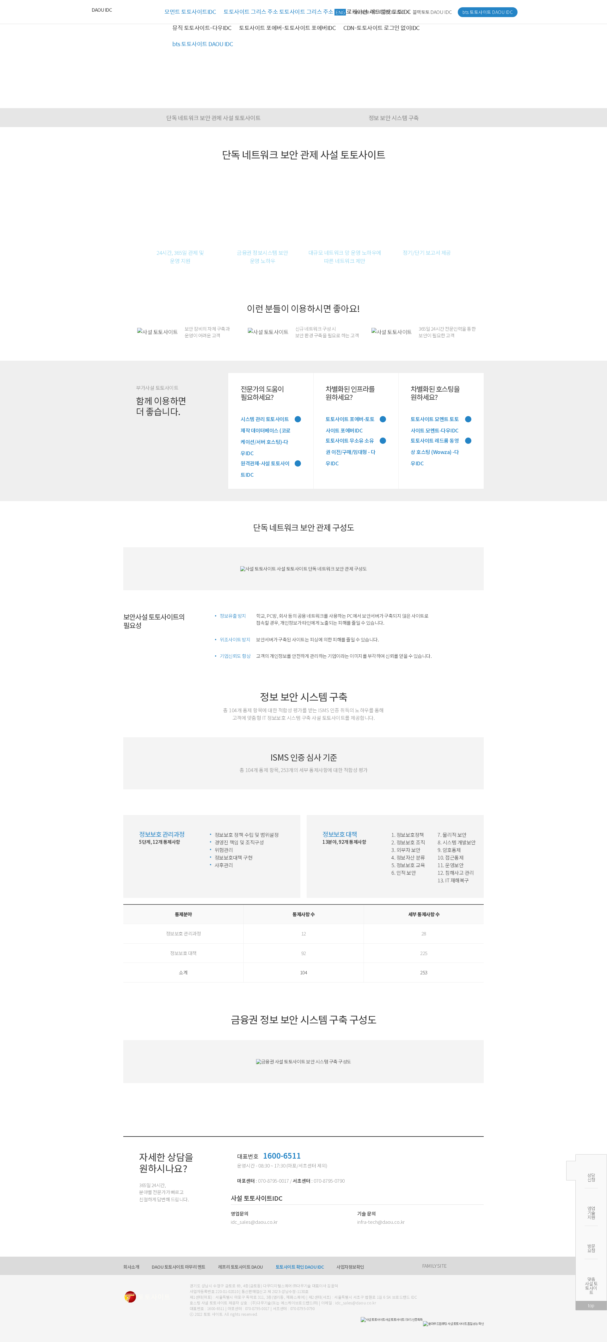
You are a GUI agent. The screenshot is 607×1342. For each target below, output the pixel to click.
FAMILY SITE (434, 1265)
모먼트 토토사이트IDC (190, 11)
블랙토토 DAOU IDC (432, 11)
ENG (340, 12)
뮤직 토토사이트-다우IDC (201, 27)
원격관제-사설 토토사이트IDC (265, 464)
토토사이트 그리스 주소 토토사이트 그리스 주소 (279, 11)
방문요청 (591, 1248)
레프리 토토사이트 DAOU (240, 1267)
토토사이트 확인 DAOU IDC (300, 1267)
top (591, 1305)
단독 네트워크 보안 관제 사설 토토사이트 (213, 117)
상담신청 (591, 1177)
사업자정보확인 (350, 1267)
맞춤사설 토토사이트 (591, 1286)
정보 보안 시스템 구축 (394, 117)
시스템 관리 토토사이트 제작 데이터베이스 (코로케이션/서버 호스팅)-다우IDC (266, 420)
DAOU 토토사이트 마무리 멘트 (178, 1267)
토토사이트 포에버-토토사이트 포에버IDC (287, 27)
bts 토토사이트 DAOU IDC (202, 44)
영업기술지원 (591, 1212)
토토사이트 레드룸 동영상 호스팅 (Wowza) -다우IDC (435, 441)
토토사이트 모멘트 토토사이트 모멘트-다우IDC (435, 420)
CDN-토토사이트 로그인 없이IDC (381, 27)
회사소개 (131, 1267)
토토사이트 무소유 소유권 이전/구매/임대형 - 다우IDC (351, 441)
